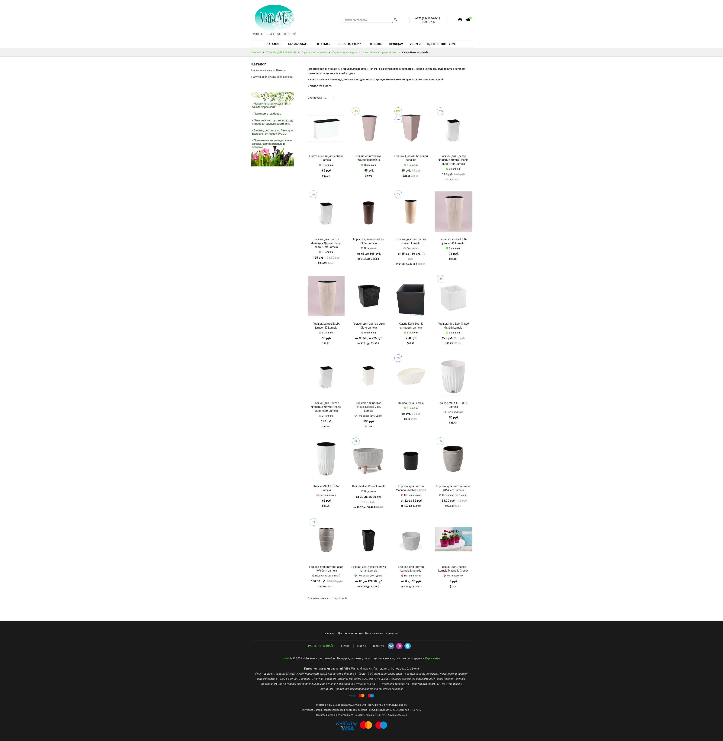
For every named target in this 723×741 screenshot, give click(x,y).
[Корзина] (468, 20)
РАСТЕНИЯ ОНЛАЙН (321, 646)
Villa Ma (287, 658)
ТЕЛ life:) (378, 646)
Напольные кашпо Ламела (268, 70)
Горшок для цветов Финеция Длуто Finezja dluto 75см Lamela (326, 406)
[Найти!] (395, 20)
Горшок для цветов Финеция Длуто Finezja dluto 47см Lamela (453, 160)
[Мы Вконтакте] (391, 646)
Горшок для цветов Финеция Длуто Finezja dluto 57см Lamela (326, 243)
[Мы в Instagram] (399, 646)
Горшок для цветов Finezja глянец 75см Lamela (368, 406)
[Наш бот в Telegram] (407, 646)
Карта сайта (433, 658)
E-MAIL (345, 646)
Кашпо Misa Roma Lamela (368, 486)
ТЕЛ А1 (361, 646)
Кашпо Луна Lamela (411, 403)
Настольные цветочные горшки (272, 77)
